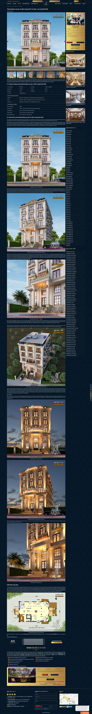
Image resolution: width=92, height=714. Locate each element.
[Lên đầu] (90, 699)
